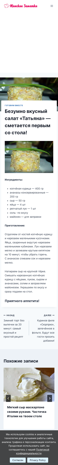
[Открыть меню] (51, 6)
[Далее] (49, 398)
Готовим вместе (14, 105)
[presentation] (29, 384)
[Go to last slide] (8, 398)
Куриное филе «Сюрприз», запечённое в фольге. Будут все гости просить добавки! (43, 328)
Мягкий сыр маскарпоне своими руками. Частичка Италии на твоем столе (26, 412)
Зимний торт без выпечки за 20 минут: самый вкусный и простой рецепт (14, 326)
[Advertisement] (29, 42)
